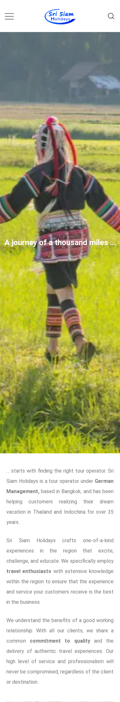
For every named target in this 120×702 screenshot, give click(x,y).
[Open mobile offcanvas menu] (9, 16)
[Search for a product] (111, 16)
